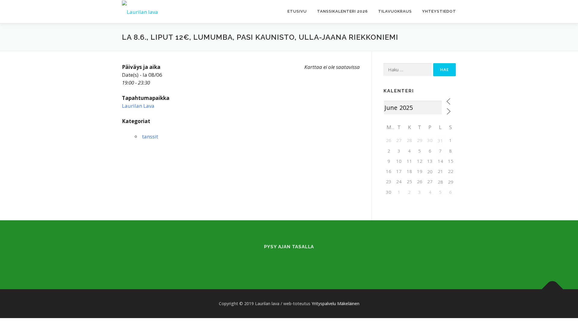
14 (440, 161)
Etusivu (297, 11)
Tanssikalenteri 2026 (342, 11)
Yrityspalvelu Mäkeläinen (335, 303)
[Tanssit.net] (296, 259)
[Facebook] (281, 259)
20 (430, 172)
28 (440, 182)
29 (450, 182)
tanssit (150, 136)
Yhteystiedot (439, 11)
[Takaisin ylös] (552, 289)
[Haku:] (407, 69)
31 (440, 141)
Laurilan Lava (138, 105)
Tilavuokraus (395, 11)
